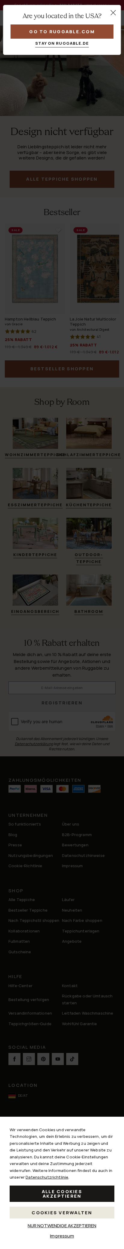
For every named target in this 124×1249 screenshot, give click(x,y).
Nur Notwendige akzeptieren (62, 1225)
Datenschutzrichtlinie (47, 1177)
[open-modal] (113, 13)
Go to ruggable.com (62, 31)
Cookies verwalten (62, 1212)
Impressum (62, 1236)
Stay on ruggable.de (62, 43)
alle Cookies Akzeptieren (62, 1193)
